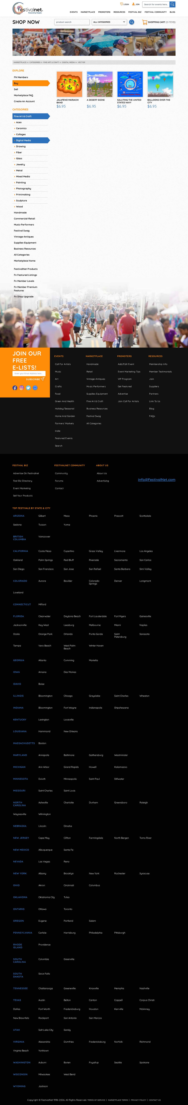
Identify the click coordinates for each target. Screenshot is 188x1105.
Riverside (94, 560)
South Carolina (19, 960)
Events (59, 356)
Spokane (144, 1062)
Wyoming (19, 1086)
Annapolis (43, 755)
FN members (21, 77)
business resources (25, 248)
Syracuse (145, 873)
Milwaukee (44, 1074)
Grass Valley (96, 551)
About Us (102, 465)
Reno (66, 861)
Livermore (119, 551)
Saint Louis (69, 790)
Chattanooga (45, 988)
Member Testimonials (160, 371)
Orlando (68, 633)
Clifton (67, 837)
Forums (59, 480)
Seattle (118, 1062)
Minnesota (20, 778)
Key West (43, 625)
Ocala (16, 633)
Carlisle (42, 932)
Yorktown (43, 1050)
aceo (19, 122)
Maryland (20, 755)
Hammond (44, 731)
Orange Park (45, 633)
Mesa (67, 515)
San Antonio (70, 1017)
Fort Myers (120, 616)
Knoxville (94, 988)
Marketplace (88, 12)
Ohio (16, 885)
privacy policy (138, 1100)
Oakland (18, 560)
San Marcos (95, 1017)
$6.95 (61, 106)
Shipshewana (121, 707)
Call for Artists (63, 364)
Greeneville (70, 988)
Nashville (144, 988)
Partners (153, 393)
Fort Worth (44, 1009)
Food (58, 393)
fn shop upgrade (23, 296)
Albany (42, 873)
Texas (17, 1000)
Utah (16, 1029)
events (74, 12)
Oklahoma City (46, 897)
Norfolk (118, 1041)
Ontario (19, 909)
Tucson (42, 524)
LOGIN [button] (126, 4)
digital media (23, 140)
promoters (104, 12)
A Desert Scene (96, 99)
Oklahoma (20, 897)
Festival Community (156, 12)
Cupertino (69, 551)
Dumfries (69, 1041)
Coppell (118, 1000)
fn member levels (24, 280)
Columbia (43, 959)
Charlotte (69, 802)
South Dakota (18, 975)
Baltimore (69, 755)
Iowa (16, 672)
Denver (118, 580)
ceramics (21, 128)
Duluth (42, 778)
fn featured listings (25, 274)
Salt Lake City (45, 1029)
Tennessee (20, 988)
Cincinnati (69, 885)
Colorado (20, 580)
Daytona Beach (72, 616)
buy (16, 83)
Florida (18, 616)
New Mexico (21, 849)
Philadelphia (95, 932)
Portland (68, 920)
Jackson (43, 1086)
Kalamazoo (120, 766)
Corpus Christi (147, 1000)
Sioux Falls (44, 973)
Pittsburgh (119, 932)
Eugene (42, 920)
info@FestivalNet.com (156, 479)
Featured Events (64, 438)
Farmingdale (96, 837)
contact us (155, 1100)
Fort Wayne (70, 707)
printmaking (23, 194)
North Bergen (121, 837)
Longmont (145, 580)
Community (61, 473)
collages (21, 134)
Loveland (18, 592)
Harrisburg (69, 932)
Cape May (43, 837)
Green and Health (64, 401)
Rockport (43, 1017)
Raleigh (144, 802)
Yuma (67, 524)
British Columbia (19, 538)
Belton (67, 1000)
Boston (42, 743)
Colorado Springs (94, 582)
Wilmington (44, 814)
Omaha (68, 825)
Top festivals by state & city (31, 508)
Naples (143, 625)
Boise (41, 683)
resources (119, 12)
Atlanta (42, 660)
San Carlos (145, 560)
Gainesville (145, 616)
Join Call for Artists (128, 401)
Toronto (68, 909)
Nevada (18, 861)
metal (19, 170)
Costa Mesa (44, 551)
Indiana (18, 707)
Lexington (43, 719)
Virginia (18, 1041)
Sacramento (121, 560)
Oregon (18, 920)
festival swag (22, 230)
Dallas (16, 1009)
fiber (19, 152)
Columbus (94, 885)
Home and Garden (65, 416)
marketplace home (24, 260)
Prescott (118, 515)
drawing (21, 146)
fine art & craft (23, 116)
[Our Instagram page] (21, 387)
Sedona (17, 524)
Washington (22, 1062)
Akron (41, 885)
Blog (172, 12)
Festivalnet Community (69, 465)
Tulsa (66, 897)
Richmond (145, 1041)
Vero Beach (44, 645)
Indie (57, 430)
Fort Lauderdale (98, 616)
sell (16, 89)
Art (56, 379)
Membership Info (158, 364)
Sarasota (145, 633)
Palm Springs (45, 560)
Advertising (103, 480)
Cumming (69, 660)
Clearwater (44, 616)
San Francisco (46, 568)
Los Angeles (146, 551)
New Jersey (21, 837)
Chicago (68, 695)
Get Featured (125, 386)
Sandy (67, 1029)
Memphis (119, 988)
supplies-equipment (25, 242)
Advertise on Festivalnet (26, 473)
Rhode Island (17, 946)
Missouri (19, 790)
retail (90, 371)
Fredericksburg (72, 1009)
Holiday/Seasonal (64, 408)
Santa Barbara (122, 568)
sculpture (21, 200)
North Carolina (19, 804)
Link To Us (154, 401)
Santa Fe (68, 849)
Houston (93, 1009)
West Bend (69, 1074)
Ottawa (42, 909)
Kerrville (118, 1009)
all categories (22, 254)
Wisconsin (20, 1074)
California (20, 551)
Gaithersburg (96, 755)
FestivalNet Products (26, 268)
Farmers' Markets (64, 423)
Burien (67, 1062)
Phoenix (93, 515)
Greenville (69, 959)
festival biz (134, 12)
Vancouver (44, 536)
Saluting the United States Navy (129, 101)
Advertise (123, 393)
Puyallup (94, 1062)
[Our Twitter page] (28, 387)
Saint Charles (121, 695)
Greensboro (120, 802)
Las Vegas (44, 861)
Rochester (119, 873)
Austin (41, 1000)
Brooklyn (69, 873)
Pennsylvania (22, 932)
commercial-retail (24, 218)
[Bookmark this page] (35, 387)
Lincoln (42, 825)
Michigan (19, 766)
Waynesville (19, 814)
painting (21, 182)
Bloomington (45, 695)
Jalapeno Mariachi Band (68, 101)
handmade (20, 212)
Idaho (17, 683)
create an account (24, 101)
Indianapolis (95, 707)
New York (20, 873)
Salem (92, 920)
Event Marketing (22, 488)
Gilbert (42, 515)
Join (151, 379)
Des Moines (70, 672)
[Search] (172, 4)
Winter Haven (96, 645)
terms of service (96, 1100)
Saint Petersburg (120, 635)
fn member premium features (25, 288)
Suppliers (154, 386)
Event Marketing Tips (129, 371)
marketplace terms (118, 1100)
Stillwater (119, 778)
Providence (44, 944)
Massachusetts (22, 743)
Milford (42, 604)
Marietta (93, 660)
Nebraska (19, 825)
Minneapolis (70, 778)
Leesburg (69, 625)
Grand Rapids (71, 766)
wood (19, 206)
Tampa (17, 645)
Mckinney (145, 1009)
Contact (59, 488)
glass (19, 158)
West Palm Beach (69, 647)
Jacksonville (20, 625)
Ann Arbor (43, 766)
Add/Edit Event (126, 364)
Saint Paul (94, 778)
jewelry (20, 164)
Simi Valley (145, 568)
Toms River (146, 837)
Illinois (18, 695)
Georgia (18, 660)
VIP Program (125, 379)
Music (58, 371)
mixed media (23, 176)
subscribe (33, 379)
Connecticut (22, 604)
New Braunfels (21, 1017)
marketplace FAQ (23, 95)
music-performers (24, 224)
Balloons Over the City (158, 101)
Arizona (18, 515)
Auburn (42, 1062)
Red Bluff (69, 560)
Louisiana (20, 731)
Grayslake (94, 695)
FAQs (152, 416)
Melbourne (95, 625)
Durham (93, 802)
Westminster (121, 755)
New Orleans (71, 731)
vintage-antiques (24, 236)
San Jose (69, 568)
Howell (92, 766)
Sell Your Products (22, 495)
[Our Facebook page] (14, 387)
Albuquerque (45, 849)
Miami (117, 625)
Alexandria (44, 1041)
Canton (93, 1000)
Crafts (58, 386)
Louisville (69, 719)
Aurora (42, 580)
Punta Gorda (96, 633)
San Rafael (95, 568)
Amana (42, 672)
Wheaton (144, 695)
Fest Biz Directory (22, 480)
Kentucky (19, 719)
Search (59, 445)
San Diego (18, 568)
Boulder (68, 580)
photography (23, 188)
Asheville (43, 802)
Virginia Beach (21, 1050)
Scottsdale (145, 515)
